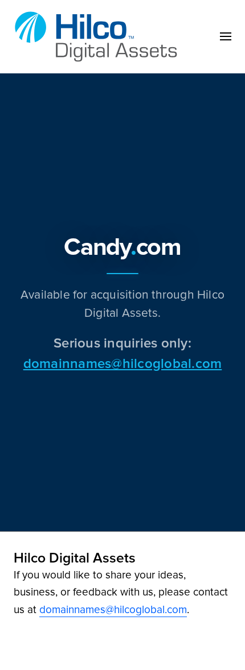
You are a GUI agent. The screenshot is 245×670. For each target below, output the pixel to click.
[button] (225, 36)
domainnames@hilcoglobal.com (122, 363)
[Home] (99, 36)
